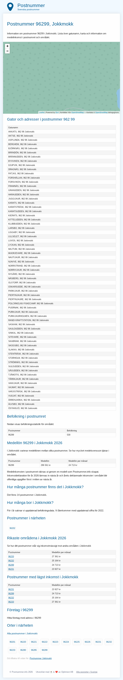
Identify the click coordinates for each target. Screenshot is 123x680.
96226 (87, 642)
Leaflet (41, 112)
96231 (11, 569)
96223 (55, 642)
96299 (11, 565)
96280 (23, 650)
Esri (57, 112)
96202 (12, 528)
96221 (34, 642)
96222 (44, 642)
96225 (77, 642)
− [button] (7, 51)
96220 (23, 642)
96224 (66, 642)
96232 (11, 560)
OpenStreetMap (77, 112)
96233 (11, 556)
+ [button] (7, 46)
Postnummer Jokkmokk (41, 658)
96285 (34, 650)
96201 (12, 642)
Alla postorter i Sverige (86, 672)
